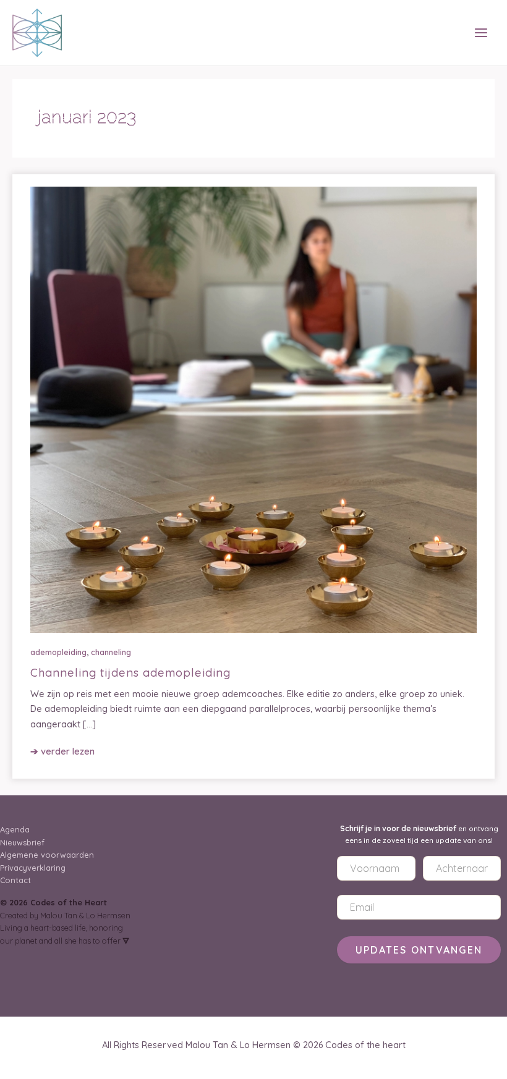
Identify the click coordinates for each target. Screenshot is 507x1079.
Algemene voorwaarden (47, 855)
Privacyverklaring (33, 868)
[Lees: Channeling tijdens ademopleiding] (253, 409)
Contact (15, 880)
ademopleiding (58, 652)
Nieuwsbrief (22, 842)
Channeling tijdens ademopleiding (130, 673)
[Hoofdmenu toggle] (481, 33)
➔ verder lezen (62, 752)
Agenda (15, 829)
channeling (111, 652)
